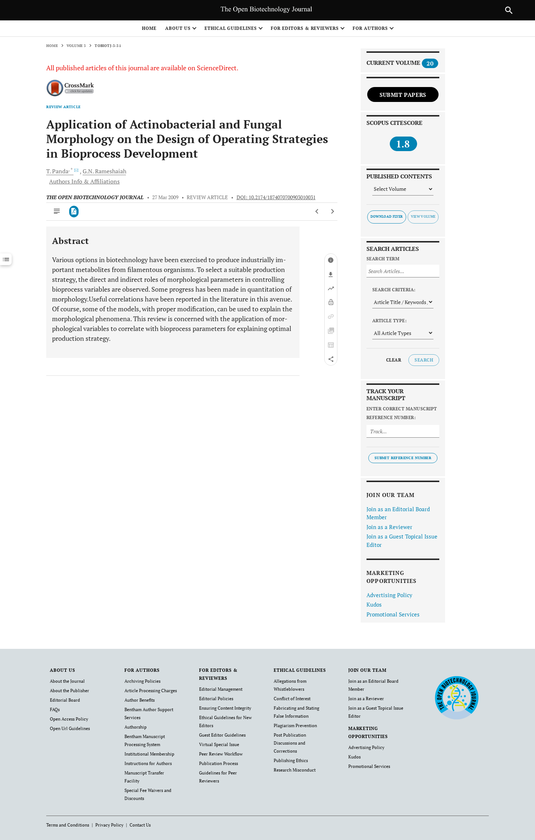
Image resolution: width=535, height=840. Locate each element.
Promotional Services (393, 614)
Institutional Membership (149, 754)
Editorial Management (220, 689)
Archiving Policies (142, 681)
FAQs (55, 709)
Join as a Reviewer (389, 527)
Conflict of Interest (292, 698)
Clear (393, 360)
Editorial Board (65, 700)
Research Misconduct (295, 770)
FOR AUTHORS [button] (370, 28)
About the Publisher (69, 690)
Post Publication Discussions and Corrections (290, 743)
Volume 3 (76, 45)
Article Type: (389, 320)
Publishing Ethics (291, 760)
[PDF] (74, 211)
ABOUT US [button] (178, 28)
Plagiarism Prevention (295, 725)
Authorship (135, 727)
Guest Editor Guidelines (222, 735)
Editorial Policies (216, 698)
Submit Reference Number (402, 458)
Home (149, 28)
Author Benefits (139, 700)
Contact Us (140, 825)
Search (424, 360)
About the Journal (67, 681)
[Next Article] (332, 211)
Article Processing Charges (150, 690)
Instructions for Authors (148, 763)
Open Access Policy (69, 719)
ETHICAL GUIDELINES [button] (231, 28)
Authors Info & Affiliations (84, 181)
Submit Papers (403, 94)
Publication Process (218, 763)
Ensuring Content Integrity (225, 708)
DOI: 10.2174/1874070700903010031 (276, 197)
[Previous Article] (317, 211)
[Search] (509, 10)
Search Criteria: (394, 289)
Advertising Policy (389, 595)
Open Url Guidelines (70, 728)
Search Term (382, 258)
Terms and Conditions (67, 825)
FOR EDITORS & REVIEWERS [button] (305, 28)
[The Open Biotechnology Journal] (456, 697)
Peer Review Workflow (221, 754)
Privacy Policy (109, 825)
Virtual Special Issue (219, 744)
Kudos (374, 604)
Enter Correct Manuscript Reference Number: (401, 413)
